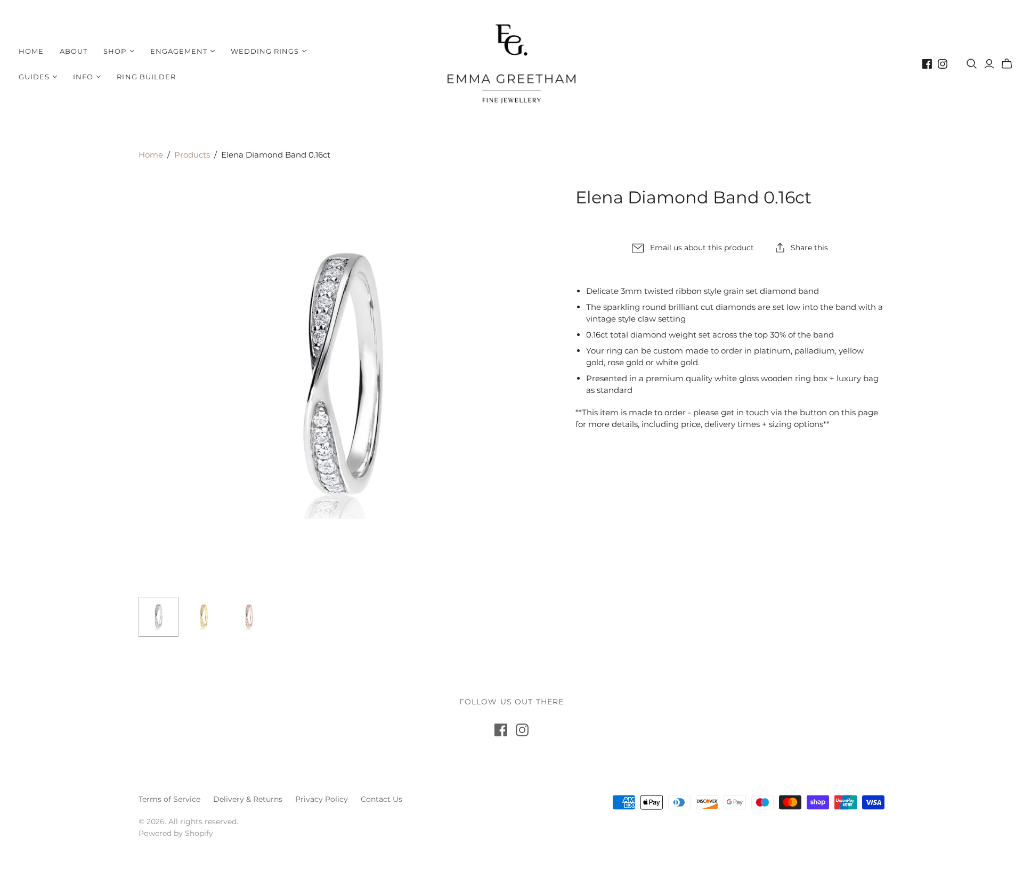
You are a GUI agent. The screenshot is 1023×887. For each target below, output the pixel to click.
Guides (34, 76)
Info (83, 76)
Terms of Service (169, 799)
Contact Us (381, 799)
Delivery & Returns (247, 799)
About (73, 51)
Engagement (178, 51)
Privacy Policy (321, 799)
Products (192, 155)
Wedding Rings (265, 51)
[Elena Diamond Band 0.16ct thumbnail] (158, 617)
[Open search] (972, 64)
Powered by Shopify (176, 833)
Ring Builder (146, 76)
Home (31, 51)
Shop (114, 51)
